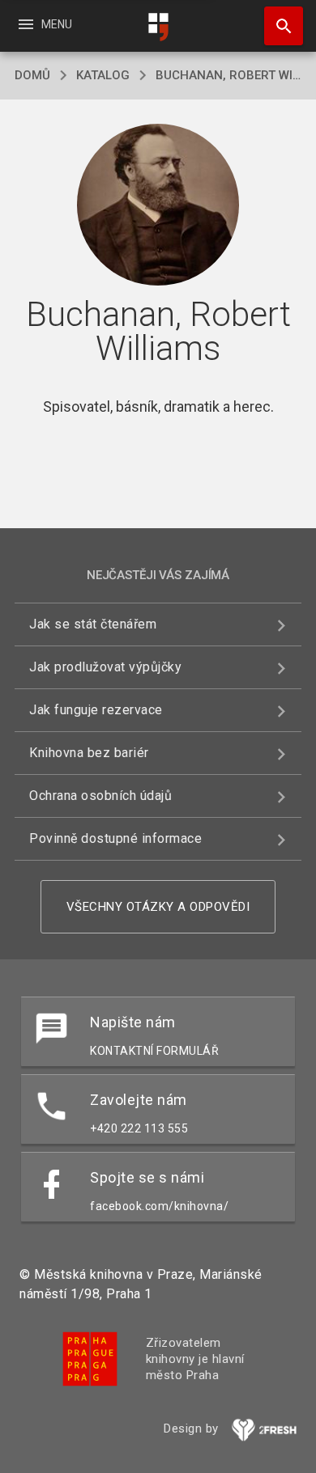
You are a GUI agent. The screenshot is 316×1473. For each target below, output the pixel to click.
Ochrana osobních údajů (100, 795)
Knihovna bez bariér (89, 752)
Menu (44, 24)
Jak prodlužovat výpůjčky (105, 667)
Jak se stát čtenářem (92, 624)
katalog (103, 75)
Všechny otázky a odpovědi (158, 906)
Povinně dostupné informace (115, 838)
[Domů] (158, 27)
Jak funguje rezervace (96, 709)
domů (32, 75)
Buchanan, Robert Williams (228, 75)
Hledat (278, 26)
